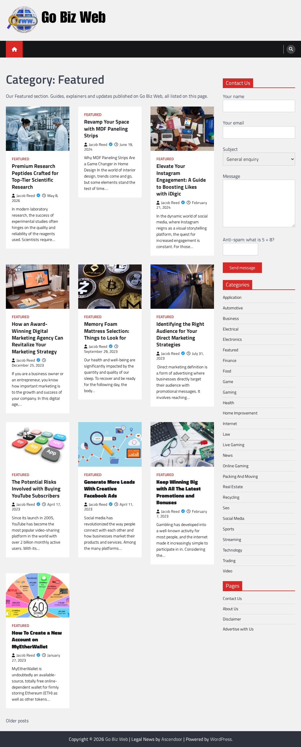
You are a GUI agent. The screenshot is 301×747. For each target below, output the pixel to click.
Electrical (230, 329)
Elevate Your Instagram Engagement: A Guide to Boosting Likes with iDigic (181, 180)
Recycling (231, 497)
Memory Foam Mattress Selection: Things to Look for (106, 331)
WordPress (221, 739)
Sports (228, 529)
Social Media (233, 518)
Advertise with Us (238, 629)
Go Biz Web (116, 739)
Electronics (232, 339)
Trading (229, 560)
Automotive (233, 308)
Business (231, 318)
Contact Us (232, 598)
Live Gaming (233, 444)
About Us (230, 609)
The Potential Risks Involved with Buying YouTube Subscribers (36, 488)
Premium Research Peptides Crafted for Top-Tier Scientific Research (35, 176)
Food (227, 371)
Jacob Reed (25, 195)
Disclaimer (232, 619)
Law (226, 434)
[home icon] (14, 49)
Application (232, 297)
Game (228, 381)
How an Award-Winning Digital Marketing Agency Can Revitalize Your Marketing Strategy (37, 338)
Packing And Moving (240, 476)
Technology (232, 550)
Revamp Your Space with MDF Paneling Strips (106, 128)
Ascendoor (171, 739)
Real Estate (233, 486)
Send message (242, 267)
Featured (20, 159)
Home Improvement (240, 413)
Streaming (232, 539)
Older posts (17, 720)
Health (228, 402)
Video (227, 571)
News (228, 455)
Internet (230, 423)
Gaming (229, 392)
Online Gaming (235, 466)
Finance (229, 360)
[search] (291, 49)
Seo (226, 508)
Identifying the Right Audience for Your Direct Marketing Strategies (180, 334)
